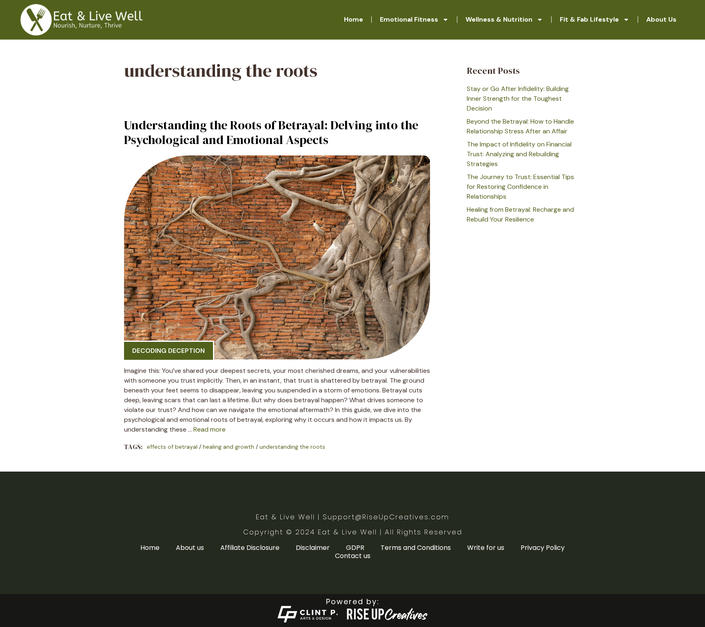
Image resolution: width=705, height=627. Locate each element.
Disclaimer (313, 548)
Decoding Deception (168, 350)
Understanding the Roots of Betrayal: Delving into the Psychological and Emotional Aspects (271, 132)
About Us (661, 19)
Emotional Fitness (409, 19)
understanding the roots (292, 446)
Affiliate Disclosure (249, 548)
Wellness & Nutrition (499, 19)
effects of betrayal (172, 446)
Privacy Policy (543, 548)
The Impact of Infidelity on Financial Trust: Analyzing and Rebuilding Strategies (519, 154)
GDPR (355, 548)
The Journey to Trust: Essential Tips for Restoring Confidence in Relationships (520, 187)
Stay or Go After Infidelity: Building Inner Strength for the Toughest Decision (518, 98)
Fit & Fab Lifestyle (589, 19)
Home (353, 19)
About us (190, 548)
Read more (209, 429)
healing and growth (228, 446)
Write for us (485, 548)
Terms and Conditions (416, 548)
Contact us (352, 556)
